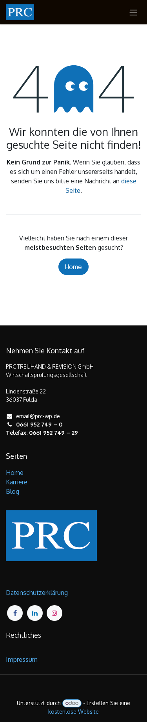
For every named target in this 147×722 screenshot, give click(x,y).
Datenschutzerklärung (37, 592)
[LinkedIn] (35, 613)
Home (73, 266)
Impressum (22, 659)
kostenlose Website (73, 711)
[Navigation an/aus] (133, 12)
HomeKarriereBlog (16, 482)
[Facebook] (15, 613)
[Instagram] (54, 613)
